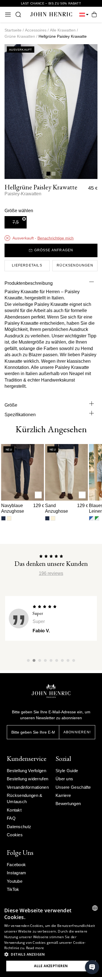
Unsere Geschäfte (73, 787)
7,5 (15, 222)
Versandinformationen (28, 787)
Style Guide (67, 770)
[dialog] (51, 939)
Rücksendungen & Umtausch (24, 798)
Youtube (14, 881)
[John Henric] (51, 14)
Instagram (16, 872)
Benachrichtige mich (55, 238)
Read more (35, 947)
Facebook (16, 864)
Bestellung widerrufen (27, 778)
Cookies (15, 834)
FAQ (11, 818)
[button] (51, 954)
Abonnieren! (77, 732)
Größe (11, 405)
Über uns (64, 778)
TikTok (13, 889)
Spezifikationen (20, 414)
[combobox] (95, 908)
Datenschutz (19, 826)
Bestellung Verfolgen (26, 770)
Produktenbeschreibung (29, 283)
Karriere (63, 795)
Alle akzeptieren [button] (51, 965)
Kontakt (14, 810)
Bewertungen (68, 803)
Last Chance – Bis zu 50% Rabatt (51, 3)
